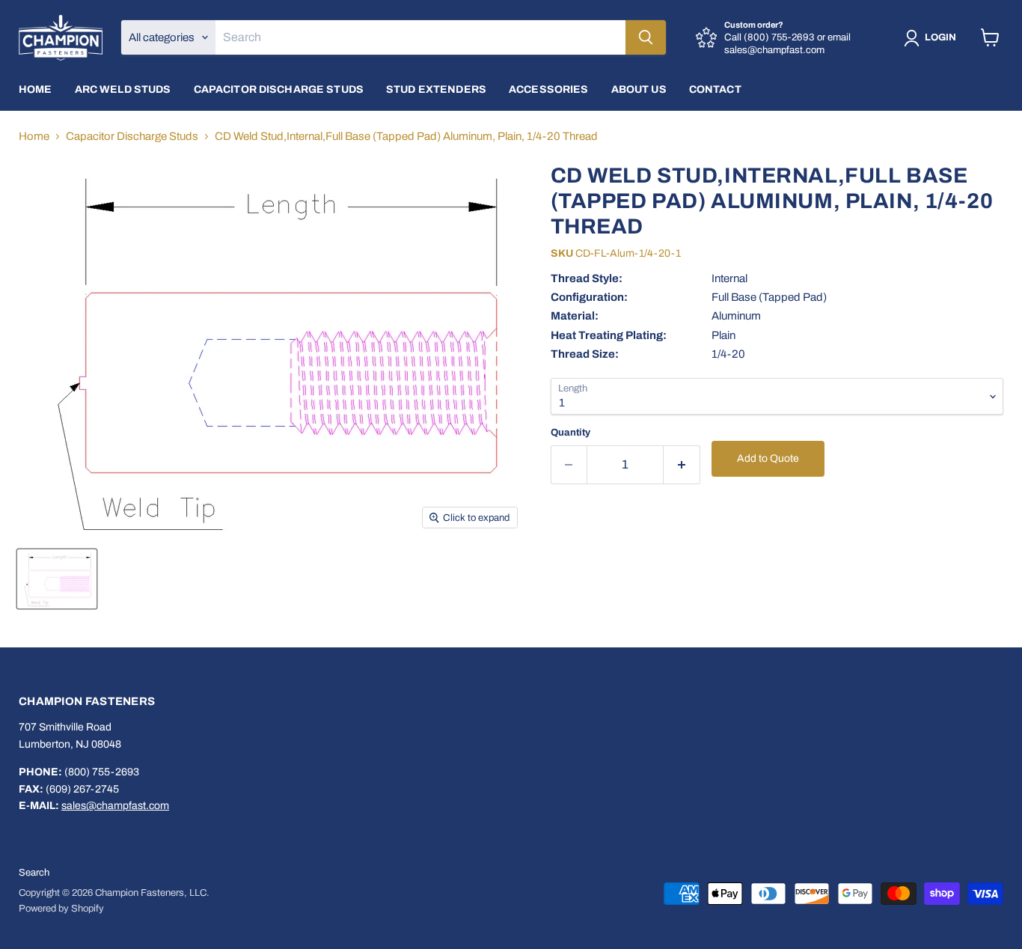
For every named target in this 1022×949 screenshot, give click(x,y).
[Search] (645, 37)
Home (35, 89)
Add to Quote (768, 458)
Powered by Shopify (61, 908)
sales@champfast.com (115, 805)
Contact (715, 89)
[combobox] (420, 37)
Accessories (549, 89)
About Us (639, 89)
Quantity (570, 432)
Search (34, 872)
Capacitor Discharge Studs (279, 89)
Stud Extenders (436, 89)
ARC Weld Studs (123, 89)
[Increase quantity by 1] (682, 464)
